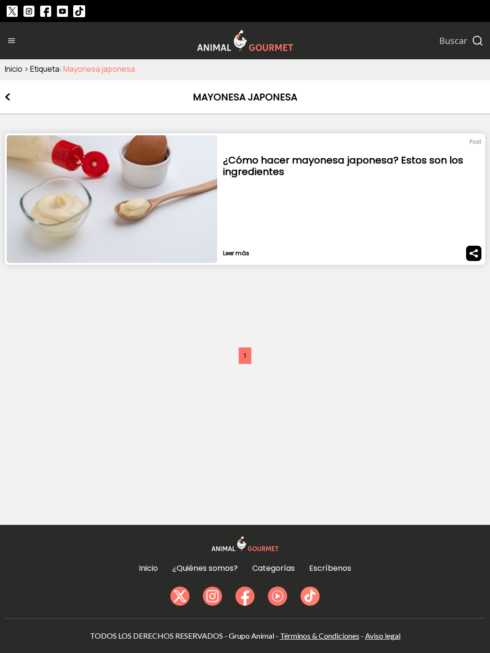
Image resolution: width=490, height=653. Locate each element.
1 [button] (245, 355)
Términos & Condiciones (319, 635)
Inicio (13, 69)
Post (475, 142)
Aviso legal (383, 635)
